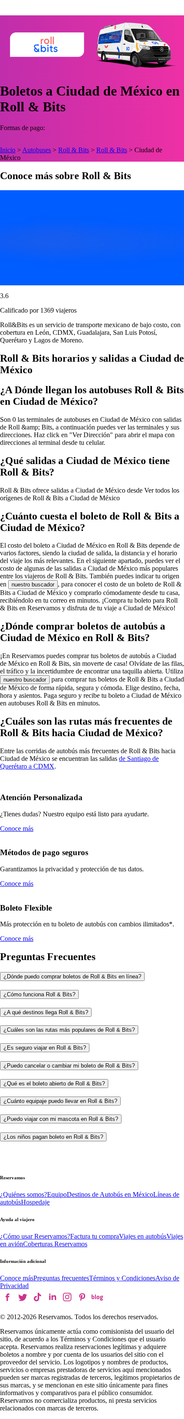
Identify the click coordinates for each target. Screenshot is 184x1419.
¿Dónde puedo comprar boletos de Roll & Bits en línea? (72, 976)
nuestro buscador (33, 584)
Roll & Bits (73, 150)
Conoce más (16, 828)
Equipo (57, 1194)
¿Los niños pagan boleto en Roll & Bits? (53, 1137)
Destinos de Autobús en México (110, 1194)
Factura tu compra (94, 1236)
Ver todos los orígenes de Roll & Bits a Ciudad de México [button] (89, 494)
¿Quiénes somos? (23, 1194)
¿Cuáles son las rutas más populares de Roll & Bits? (69, 1030)
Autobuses (36, 150)
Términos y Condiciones (122, 1278)
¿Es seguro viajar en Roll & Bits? (44, 1048)
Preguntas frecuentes (61, 1278)
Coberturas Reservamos (55, 1244)
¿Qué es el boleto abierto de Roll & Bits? (54, 1083)
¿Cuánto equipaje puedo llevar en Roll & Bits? (60, 1101)
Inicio (7, 150)
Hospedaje (35, 1202)
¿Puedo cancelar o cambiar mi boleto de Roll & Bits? (69, 1065)
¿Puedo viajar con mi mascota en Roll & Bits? (60, 1119)
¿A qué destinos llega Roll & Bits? (45, 1012)
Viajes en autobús (142, 1236)
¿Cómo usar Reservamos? (35, 1236)
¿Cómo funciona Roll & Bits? (39, 994)
